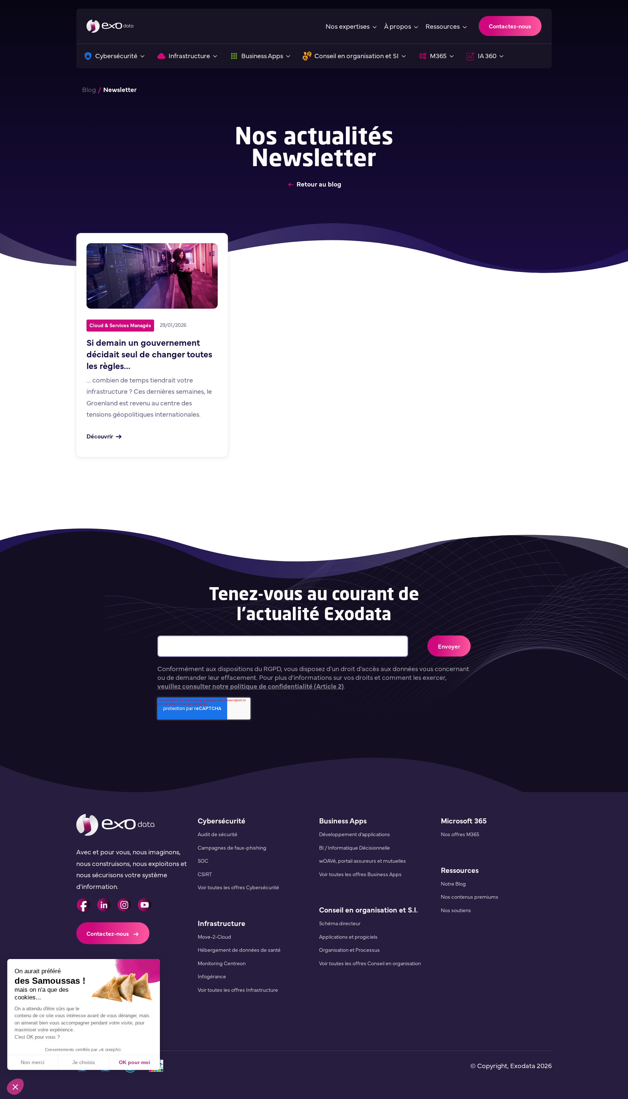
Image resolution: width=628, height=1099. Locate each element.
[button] (15, 1086)
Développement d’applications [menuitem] (354, 834)
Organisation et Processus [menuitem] (349, 949)
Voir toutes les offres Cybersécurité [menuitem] (238, 887)
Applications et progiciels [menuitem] (348, 936)
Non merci (32, 1062)
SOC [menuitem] (203, 860)
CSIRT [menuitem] (205, 874)
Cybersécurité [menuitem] (221, 820)
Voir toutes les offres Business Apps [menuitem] (360, 874)
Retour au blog (319, 183)
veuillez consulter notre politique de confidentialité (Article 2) (250, 685)
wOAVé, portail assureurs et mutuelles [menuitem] (362, 860)
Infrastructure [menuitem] (221, 923)
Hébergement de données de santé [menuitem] (239, 949)
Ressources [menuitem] (460, 870)
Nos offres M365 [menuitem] (460, 834)
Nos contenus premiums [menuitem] (469, 896)
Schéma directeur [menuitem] (340, 923)
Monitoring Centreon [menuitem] (222, 963)
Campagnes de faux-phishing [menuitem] (232, 847)
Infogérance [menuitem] (212, 976)
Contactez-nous (510, 26)
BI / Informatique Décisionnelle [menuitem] (354, 847)
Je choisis (83, 1062)
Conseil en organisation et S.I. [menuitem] (368, 909)
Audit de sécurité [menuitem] (217, 834)
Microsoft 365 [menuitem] (464, 820)
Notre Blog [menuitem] (453, 883)
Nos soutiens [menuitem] (456, 910)
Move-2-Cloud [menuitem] (214, 936)
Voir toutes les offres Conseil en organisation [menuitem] (370, 963)
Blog (89, 89)
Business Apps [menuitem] (343, 820)
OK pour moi (134, 1062)
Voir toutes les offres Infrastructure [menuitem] (238, 989)
